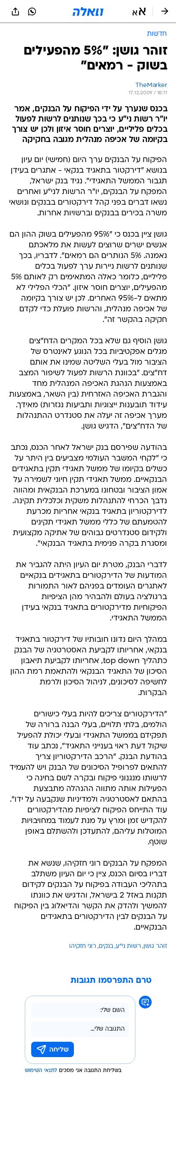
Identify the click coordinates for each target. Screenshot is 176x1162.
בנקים (106, 946)
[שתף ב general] (15, 11)
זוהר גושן (155, 946)
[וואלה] (88, 11)
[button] (139, 11)
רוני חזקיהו (82, 946)
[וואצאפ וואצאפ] (32, 11)
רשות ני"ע (128, 946)
